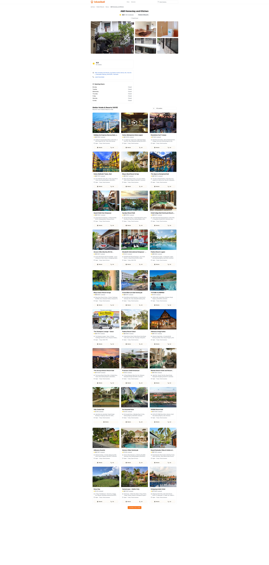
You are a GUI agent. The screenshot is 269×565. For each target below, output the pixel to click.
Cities (128, 2)
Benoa (107, 6)
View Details (107, 141)
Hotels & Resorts (100, 6)
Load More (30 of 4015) (134, 507)
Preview (107, 137)
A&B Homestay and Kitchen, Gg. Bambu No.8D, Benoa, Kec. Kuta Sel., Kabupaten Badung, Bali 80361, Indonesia (113, 73)
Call (113, 147)
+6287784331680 (99, 77)
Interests (133, 2)
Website (100, 147)
